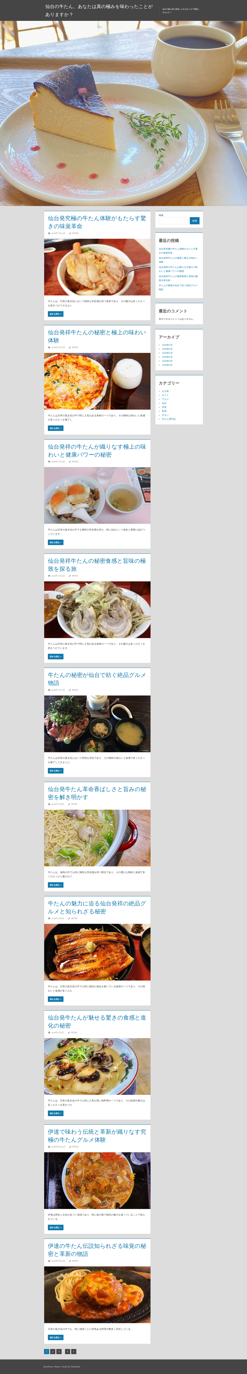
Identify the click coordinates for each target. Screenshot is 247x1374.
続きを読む (55, 314)
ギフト (165, 395)
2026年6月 (167, 348)
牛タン (165, 415)
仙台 (164, 403)
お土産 (165, 391)
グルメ (165, 399)
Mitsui (75, 233)
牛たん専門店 (169, 419)
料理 (164, 411)
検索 (161, 215)
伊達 (164, 407)
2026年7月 (167, 344)
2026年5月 (167, 352)
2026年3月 (167, 360)
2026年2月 (167, 364)
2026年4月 (167, 356)
